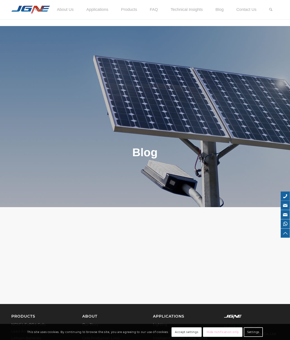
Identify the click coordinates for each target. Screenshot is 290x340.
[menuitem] (39, 9)
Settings (253, 332)
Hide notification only (223, 332)
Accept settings (186, 332)
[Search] (271, 9)
